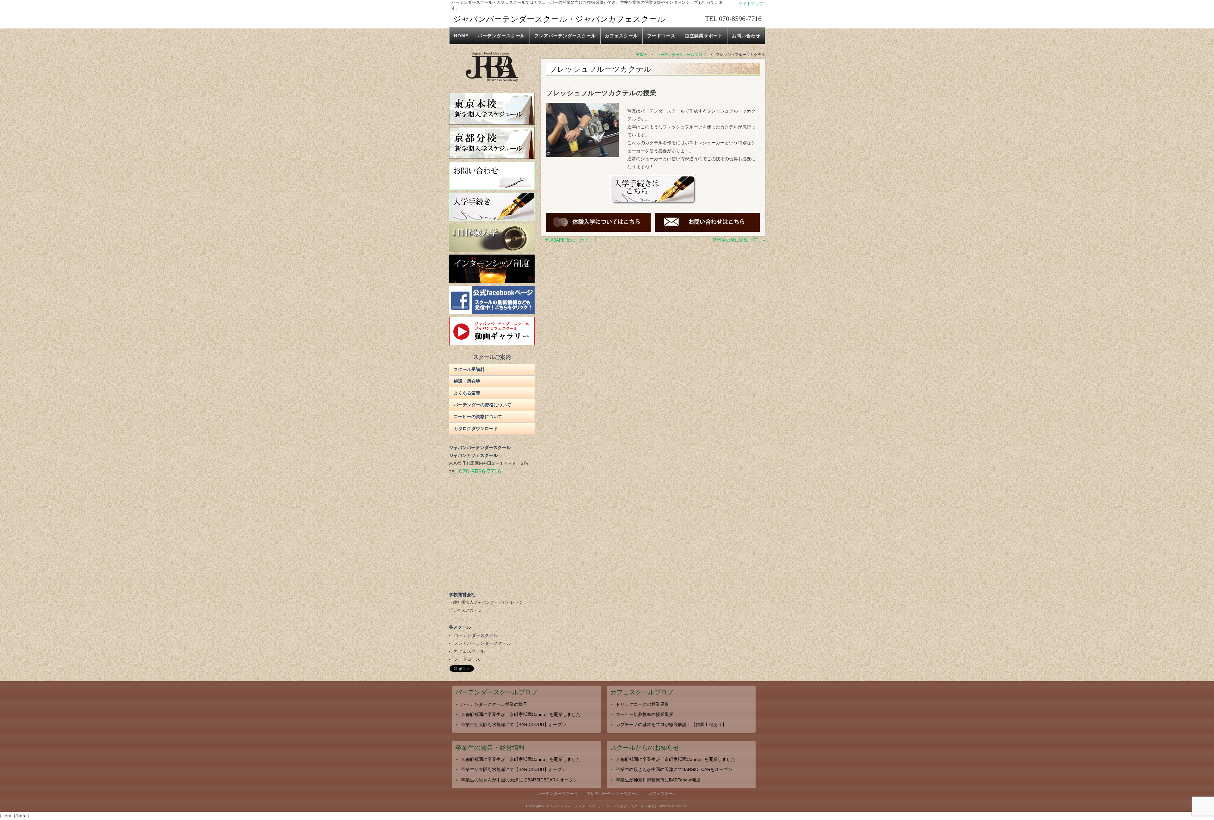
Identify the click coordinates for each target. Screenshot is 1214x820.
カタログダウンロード (476, 428)
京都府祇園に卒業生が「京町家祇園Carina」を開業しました (520, 714)
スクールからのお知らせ (645, 747)
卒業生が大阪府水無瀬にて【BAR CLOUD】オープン (513, 724)
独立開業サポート (704, 35)
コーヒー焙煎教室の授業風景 (644, 714)
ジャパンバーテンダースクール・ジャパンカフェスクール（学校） (606, 806)
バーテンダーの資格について (482, 404)
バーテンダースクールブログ (496, 692)
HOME (461, 35)
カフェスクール (621, 35)
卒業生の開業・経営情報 (490, 747)
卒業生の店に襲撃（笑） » (739, 240)
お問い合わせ (746, 35)
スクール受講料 (469, 369)
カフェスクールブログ (641, 692)
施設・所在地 (467, 381)
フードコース (661, 35)
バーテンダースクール (501, 35)
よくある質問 (467, 393)
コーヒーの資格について (478, 416)
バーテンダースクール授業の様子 (494, 704)
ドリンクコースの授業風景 (642, 704)
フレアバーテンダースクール (565, 35)
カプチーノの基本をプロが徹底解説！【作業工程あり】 (671, 724)
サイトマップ (751, 4)
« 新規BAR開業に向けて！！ (569, 240)
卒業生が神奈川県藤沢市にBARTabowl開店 (658, 779)
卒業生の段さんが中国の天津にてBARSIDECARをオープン (519, 779)
